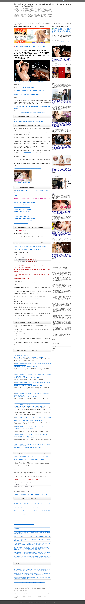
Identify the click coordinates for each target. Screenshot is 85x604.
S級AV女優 (16, 587)
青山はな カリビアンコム (23, 590)
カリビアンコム (20, 587)
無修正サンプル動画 (37, 588)
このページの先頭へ (83, 602)
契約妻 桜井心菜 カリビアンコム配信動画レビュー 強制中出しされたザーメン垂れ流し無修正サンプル (31, 507)
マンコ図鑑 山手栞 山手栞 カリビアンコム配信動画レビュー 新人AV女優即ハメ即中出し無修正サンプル (31, 500)
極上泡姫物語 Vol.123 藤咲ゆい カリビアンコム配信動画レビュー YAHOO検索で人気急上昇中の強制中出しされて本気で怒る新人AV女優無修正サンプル (62, 283)
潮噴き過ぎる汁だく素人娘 (29, 588)
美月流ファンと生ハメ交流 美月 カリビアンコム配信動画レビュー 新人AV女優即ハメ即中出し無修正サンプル (32, 536)
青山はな (45, 588)
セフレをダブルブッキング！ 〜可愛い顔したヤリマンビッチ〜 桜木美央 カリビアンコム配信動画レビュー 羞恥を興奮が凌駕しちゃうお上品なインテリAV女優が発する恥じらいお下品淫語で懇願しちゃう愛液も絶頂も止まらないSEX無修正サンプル (32, 557)
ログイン (54, 350)
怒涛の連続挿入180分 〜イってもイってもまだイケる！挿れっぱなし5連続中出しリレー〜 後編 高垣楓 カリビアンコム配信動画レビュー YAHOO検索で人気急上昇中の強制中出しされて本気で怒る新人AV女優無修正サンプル (62, 328)
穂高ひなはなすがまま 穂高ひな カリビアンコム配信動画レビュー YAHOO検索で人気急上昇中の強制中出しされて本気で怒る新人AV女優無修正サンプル (42, 595)
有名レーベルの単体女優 (20, 588)
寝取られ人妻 (46, 587)
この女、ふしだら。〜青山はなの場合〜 (30, 587)
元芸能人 (38, 587)
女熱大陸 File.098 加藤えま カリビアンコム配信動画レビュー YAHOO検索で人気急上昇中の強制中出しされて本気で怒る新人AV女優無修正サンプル (62, 291)
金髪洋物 (41, 588)
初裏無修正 (42, 587)
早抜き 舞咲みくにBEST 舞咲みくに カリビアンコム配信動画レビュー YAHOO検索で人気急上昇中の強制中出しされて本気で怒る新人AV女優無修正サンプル (62, 318)
